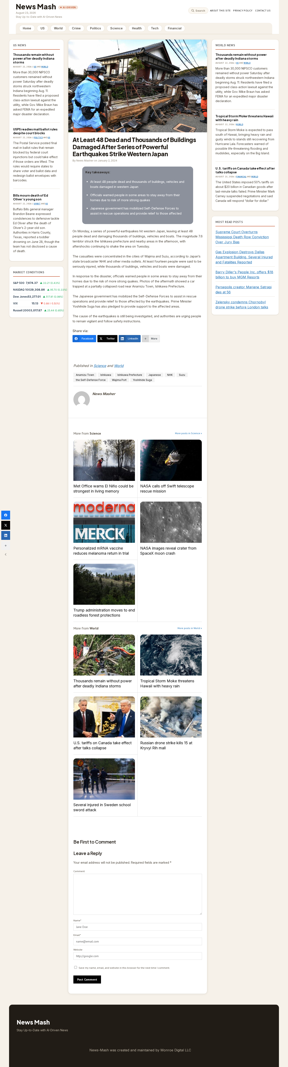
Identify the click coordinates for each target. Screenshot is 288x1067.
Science (116, 28)
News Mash (36, 6)
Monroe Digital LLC (175, 1050)
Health (137, 28)
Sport (37, 203)
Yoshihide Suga (142, 380)
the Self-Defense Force (91, 380)
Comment (79, 871)
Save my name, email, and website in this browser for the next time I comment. (124, 967)
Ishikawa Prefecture (129, 374)
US (42, 28)
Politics (95, 28)
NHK (170, 374)
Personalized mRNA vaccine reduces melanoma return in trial (104, 522)
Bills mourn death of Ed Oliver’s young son (30, 197)
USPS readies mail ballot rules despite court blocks (35, 131)
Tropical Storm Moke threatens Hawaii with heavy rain (171, 655)
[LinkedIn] (5, 535)
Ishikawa (105, 374)
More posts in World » (190, 628)
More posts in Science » (188, 433)
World (58, 28)
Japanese (154, 374)
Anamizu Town (85, 374)
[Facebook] (5, 515)
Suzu (182, 374)
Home (27, 28)
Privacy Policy (242, 10)
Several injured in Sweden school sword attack (104, 779)
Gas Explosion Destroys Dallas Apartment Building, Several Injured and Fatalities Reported (244, 257)
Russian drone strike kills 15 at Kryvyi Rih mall (171, 717)
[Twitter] (5, 525)
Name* (77, 920)
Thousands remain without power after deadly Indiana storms (33, 58)
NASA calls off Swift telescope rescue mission (171, 460)
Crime (76, 28)
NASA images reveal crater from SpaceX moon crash (171, 522)
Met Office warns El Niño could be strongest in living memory (104, 460)
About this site (220, 10)
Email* (77, 935)
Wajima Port (119, 380)
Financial (175, 28)
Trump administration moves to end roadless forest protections (104, 584)
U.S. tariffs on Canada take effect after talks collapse (104, 717)
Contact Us (263, 10)
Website (77, 949)
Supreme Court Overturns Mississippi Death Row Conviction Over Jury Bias (242, 237)
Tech (155, 28)
